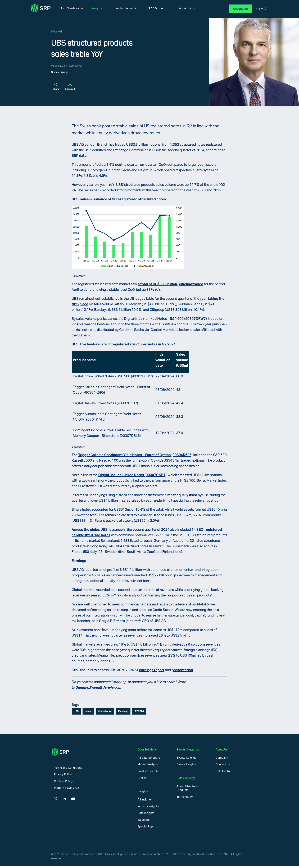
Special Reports (148, 826)
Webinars (144, 819)
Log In (260, 8)
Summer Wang (59, 72)
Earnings (123, 711)
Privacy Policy (63, 774)
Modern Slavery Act (66, 787)
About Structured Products (188, 788)
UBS (76, 711)
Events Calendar (187, 757)
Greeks (142, 778)
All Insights (145, 799)
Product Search (148, 771)
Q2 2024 (139, 711)
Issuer (88, 711)
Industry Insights (148, 806)
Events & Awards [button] (125, 8)
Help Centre (223, 771)
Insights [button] (96, 8)
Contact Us (223, 764)
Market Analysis (148, 764)
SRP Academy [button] (157, 8)
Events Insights (186, 764)
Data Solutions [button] (70, 8)
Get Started (240, 8)
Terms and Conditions (68, 767)
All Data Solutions (149, 757)
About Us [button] (185, 8)
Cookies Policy (63, 781)
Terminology (185, 796)
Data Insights (146, 813)
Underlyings (105, 711)
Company (222, 757)
